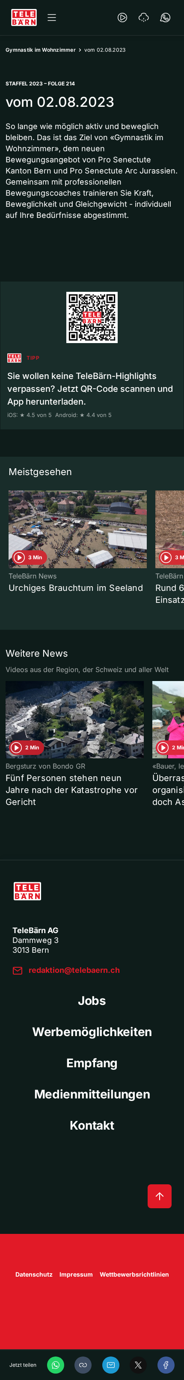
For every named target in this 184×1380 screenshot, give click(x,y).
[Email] (110, 1365)
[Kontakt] (165, 17)
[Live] (122, 17)
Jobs (92, 1000)
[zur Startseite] (24, 17)
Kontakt (92, 1125)
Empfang (92, 1063)
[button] (83, 1365)
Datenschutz (34, 1274)
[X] (138, 1365)
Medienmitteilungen (92, 1094)
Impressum (76, 1274)
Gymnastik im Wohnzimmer (41, 50)
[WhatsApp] (55, 1365)
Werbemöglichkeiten (92, 1032)
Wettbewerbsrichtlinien (134, 1274)
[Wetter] (144, 17)
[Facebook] (166, 1365)
